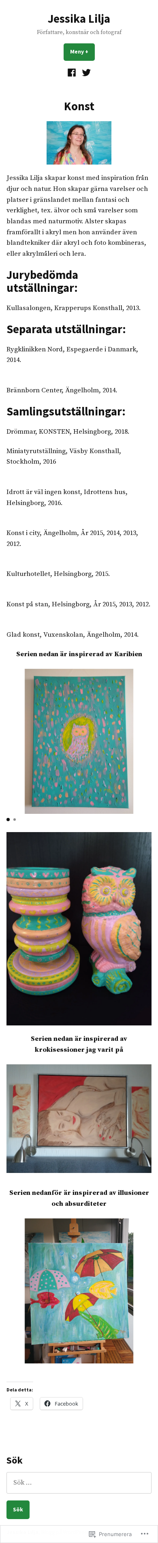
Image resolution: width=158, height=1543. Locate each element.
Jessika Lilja (79, 18)
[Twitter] (85, 72)
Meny (82, 51)
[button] (8, 819)
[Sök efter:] (79, 1483)
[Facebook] (72, 72)
